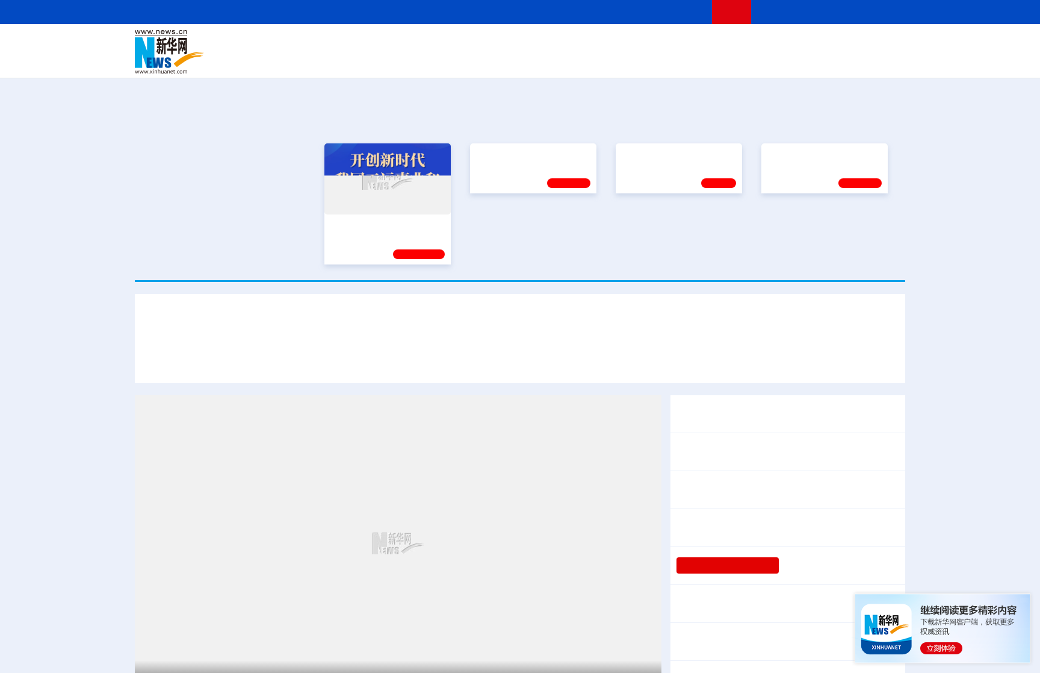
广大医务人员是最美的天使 (817, 225)
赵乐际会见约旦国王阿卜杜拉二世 (748, 489)
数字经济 (437, 60)
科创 (627, 43)
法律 (851, 43)
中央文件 (880, 43)
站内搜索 (834, 12)
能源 (633, 60)
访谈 (770, 43)
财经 (430, 43)
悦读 (731, 60)
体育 (668, 43)
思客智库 (520, 43)
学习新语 (860, 254)
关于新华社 (410, 12)
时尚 (712, 60)
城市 (594, 60)
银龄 (538, 60)
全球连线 (558, 43)
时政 (369, 43)
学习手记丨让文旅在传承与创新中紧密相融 (520, 324)
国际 (409, 43)
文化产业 (880, 60)
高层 (349, 43)
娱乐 (692, 60)
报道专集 (860, 120)
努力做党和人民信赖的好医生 (531, 225)
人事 (390, 43)
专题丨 (690, 596)
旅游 (613, 60)
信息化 (404, 60)
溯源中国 (566, 60)
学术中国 (474, 60)
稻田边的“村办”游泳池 (827, 565)
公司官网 (227, 52)
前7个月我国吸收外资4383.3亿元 (746, 641)
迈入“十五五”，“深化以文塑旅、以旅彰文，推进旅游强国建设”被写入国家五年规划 (712, 360)
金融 (305, 60)
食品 (344, 60)
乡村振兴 (510, 60)
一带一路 (779, 60)
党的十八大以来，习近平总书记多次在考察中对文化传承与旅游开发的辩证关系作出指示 (340, 360)
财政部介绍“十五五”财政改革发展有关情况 (795, 596)
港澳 (471, 43)
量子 (647, 43)
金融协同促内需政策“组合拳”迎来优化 (766, 611)
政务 (831, 43)
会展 (653, 60)
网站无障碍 (681, 12)
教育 (586, 43)
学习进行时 (316, 43)
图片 (810, 43)
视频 (790, 43)
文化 (688, 43)
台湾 (491, 43)
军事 (749, 43)
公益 (751, 60)
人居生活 (372, 60)
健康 (729, 43)
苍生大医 (638, 225)
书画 (709, 43)
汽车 (325, 60)
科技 (607, 43)
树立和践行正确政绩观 (727, 565)
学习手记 (569, 254)
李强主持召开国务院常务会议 (739, 452)
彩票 (672, 60)
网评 (450, 43)
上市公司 (843, 60)
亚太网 (811, 60)
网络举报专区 (883, 12)
